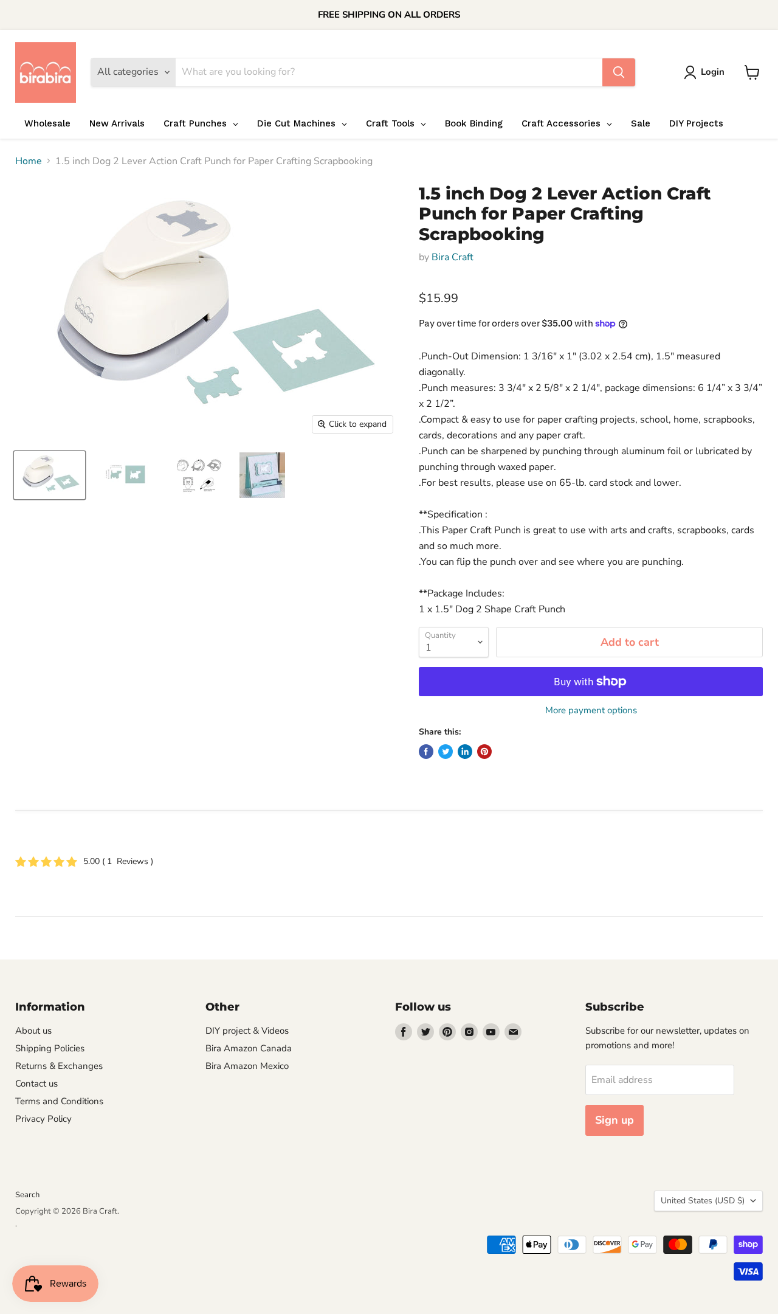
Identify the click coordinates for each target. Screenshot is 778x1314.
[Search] (618, 72)
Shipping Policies (49, 1048)
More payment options (591, 710)
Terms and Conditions (59, 1101)
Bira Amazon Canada (248, 1048)
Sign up (614, 1120)
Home (28, 161)
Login (713, 72)
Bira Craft (452, 257)
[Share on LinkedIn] (465, 751)
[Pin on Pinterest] (484, 751)
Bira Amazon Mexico (247, 1066)
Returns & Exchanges (59, 1066)
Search (27, 1194)
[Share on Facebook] (426, 751)
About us (33, 1031)
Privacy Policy (43, 1119)
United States (703, 1200)
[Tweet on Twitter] (445, 751)
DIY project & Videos (247, 1031)
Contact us (36, 1083)
